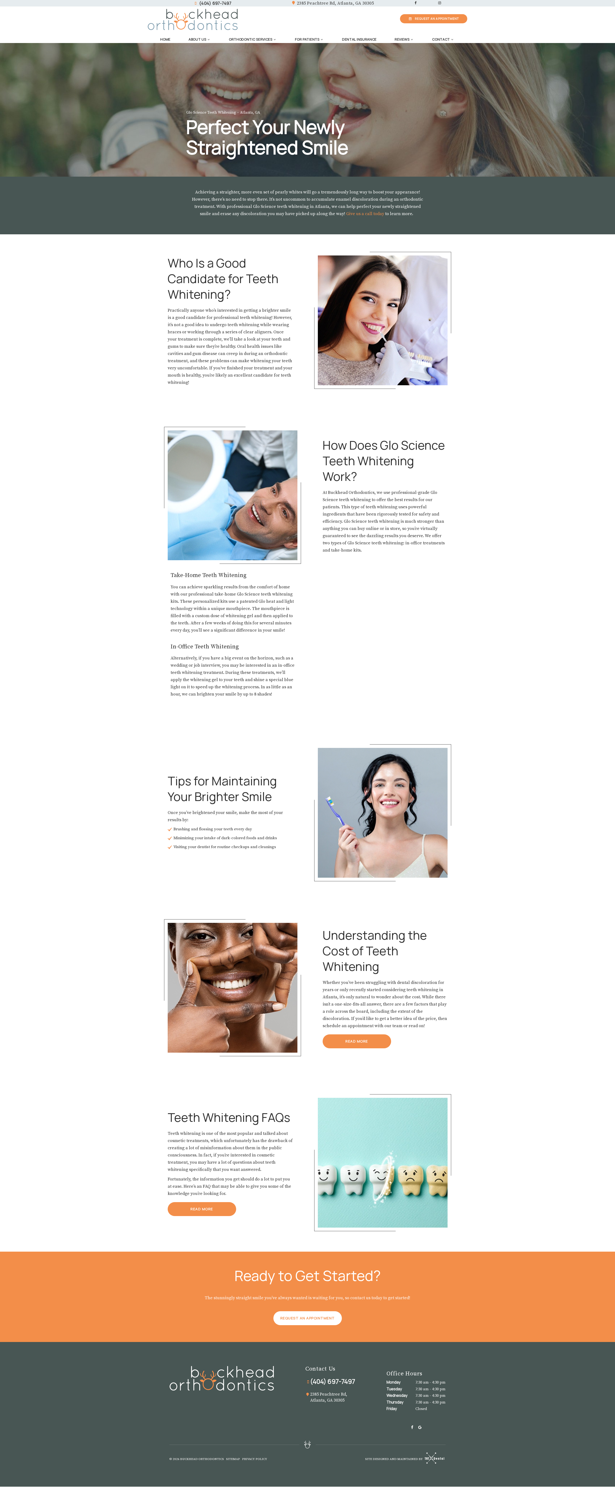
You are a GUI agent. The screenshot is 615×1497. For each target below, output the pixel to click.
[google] (420, 1427)
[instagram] (439, 3)
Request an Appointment (307, 1318)
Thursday (395, 1402)
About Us (197, 39)
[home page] (193, 19)
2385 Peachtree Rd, (335, 3)
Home (165, 39)
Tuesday (394, 1388)
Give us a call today (365, 214)
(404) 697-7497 (215, 3)
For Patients (307, 39)
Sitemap (233, 1459)
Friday (392, 1408)
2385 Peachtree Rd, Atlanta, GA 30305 (328, 1397)
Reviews (402, 39)
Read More (356, 1041)
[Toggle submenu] (208, 39)
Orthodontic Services (250, 39)
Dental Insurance (359, 39)
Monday (393, 1382)
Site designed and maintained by (394, 1459)
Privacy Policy (254, 1459)
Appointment (437, 19)
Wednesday (397, 1395)
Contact (441, 39)
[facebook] (415, 3)
